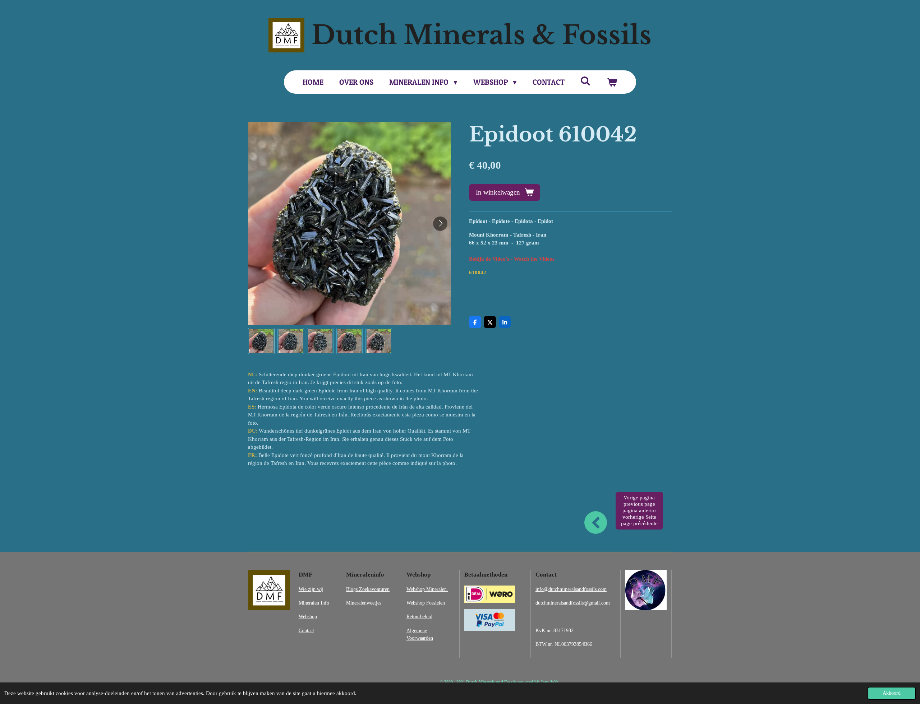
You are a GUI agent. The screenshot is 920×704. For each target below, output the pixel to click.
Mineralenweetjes (363, 603)
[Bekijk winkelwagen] (612, 82)
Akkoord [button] (892, 693)
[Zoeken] (585, 81)
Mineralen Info (314, 603)
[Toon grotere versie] (269, 590)
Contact (306, 630)
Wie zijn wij (311, 589)
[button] (261, 341)
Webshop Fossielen (425, 603)
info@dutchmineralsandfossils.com (571, 589)
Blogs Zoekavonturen (368, 589)
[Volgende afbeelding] (440, 223)
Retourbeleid (419, 616)
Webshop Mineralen (427, 589)
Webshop (308, 616)
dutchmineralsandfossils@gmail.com (573, 603)
